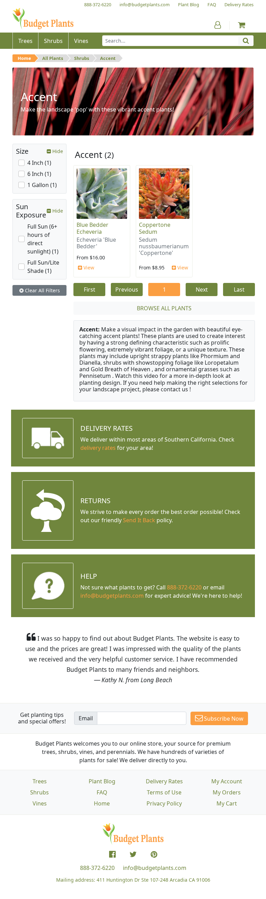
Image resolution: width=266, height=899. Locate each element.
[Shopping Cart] (242, 25)
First (89, 289)
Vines (40, 803)
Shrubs (81, 58)
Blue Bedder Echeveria (92, 228)
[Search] (246, 40)
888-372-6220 (184, 587)
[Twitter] (133, 854)
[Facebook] (112, 854)
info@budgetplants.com (154, 868)
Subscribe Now (223, 718)
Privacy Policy (164, 803)
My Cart (226, 803)
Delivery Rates (164, 781)
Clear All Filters (42, 290)
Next (202, 289)
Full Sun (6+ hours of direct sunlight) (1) (43, 239)
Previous (126, 289)
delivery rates (98, 448)
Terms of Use (164, 792)
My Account (226, 781)
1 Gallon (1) (42, 185)
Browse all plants (164, 308)
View (88, 267)
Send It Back (139, 520)
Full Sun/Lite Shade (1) (43, 267)
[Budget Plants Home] (43, 19)
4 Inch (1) (39, 163)
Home (24, 58)
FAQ (102, 792)
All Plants (52, 58)
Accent (108, 58)
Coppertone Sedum (154, 228)
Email (86, 718)
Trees (40, 781)
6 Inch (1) (39, 174)
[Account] (217, 25)
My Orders (227, 792)
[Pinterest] (154, 854)
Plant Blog (102, 781)
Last (239, 289)
